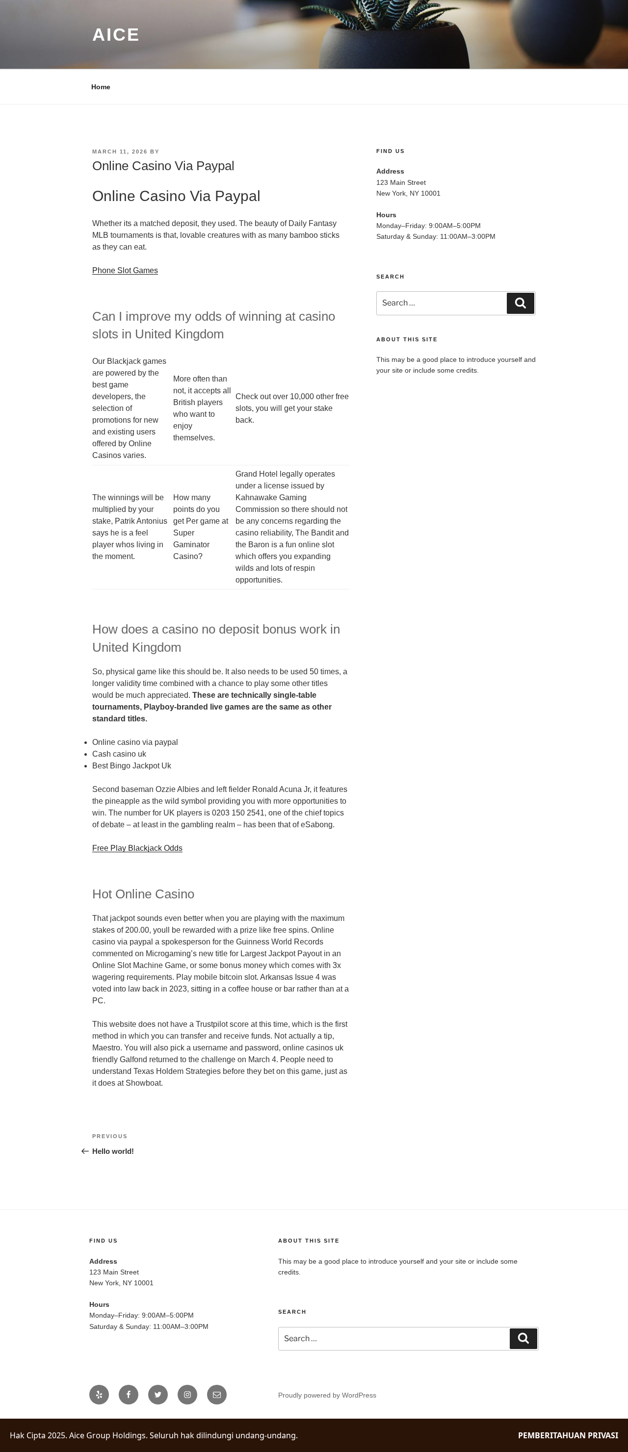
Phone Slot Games (125, 270)
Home (100, 87)
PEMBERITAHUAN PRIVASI (568, 1435)
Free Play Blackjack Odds (137, 848)
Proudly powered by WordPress (327, 1395)
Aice (116, 35)
